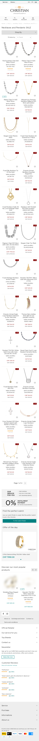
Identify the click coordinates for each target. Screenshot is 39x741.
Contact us (29, 618)
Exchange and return (18, 618)
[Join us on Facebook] (4, 615)
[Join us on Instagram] (7, 615)
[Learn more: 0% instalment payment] (20, 503)
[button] (18, 559)
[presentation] (32, 569)
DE (29, 2)
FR (32, 2)
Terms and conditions (11, 622)
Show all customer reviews (9, 665)
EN (36, 2)
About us (7, 618)
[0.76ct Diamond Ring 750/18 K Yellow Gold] (19, 542)
